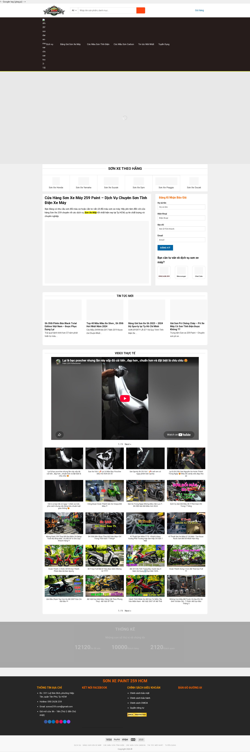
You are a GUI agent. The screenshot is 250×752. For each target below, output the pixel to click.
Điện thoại (162, 214)
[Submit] (140, 10)
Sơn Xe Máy (90, 212)
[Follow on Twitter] (202, 44)
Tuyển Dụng (163, 44)
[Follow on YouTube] (57, 721)
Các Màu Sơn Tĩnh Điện (98, 44)
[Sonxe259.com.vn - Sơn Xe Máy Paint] (54, 10)
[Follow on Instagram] (198, 44)
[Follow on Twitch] (68, 721)
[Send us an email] (205, 44)
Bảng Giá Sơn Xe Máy (70, 44)
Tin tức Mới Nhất (146, 44)
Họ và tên (162, 203)
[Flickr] (61, 721)
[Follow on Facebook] (195, 44)
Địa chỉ (161, 225)
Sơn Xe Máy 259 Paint (81, 198)
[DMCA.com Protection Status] (137, 714)
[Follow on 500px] (65, 721)
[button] (128, 444)
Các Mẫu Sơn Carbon (124, 44)
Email (160, 235)
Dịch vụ (49, 44)
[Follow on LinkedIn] (53, 721)
